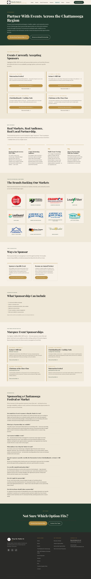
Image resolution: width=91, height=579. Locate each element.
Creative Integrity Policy (42, 566)
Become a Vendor (57, 540)
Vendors (51, 2)
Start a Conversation (41, 277)
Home (32, 2)
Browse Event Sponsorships (18, 37)
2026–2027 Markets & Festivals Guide (43, 552)
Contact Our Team (55, 523)
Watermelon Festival (16, 76)
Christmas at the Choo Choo (58, 98)
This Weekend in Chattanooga (43, 548)
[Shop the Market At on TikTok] (16, 550)
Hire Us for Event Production (60, 548)
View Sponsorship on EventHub (26, 85)
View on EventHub (14, 359)
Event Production (44, 2)
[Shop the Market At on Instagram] (12, 550)
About (62, 2)
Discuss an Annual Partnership (40, 37)
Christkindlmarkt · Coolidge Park (21, 98)
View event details (26, 88)
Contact (68, 2)
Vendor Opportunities (58, 543)
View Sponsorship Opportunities (17, 277)
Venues (38, 560)
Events (36, 2)
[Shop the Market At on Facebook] (8, 550)
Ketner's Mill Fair (55, 76)
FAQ (38, 563)
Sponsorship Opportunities (59, 546)
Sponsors (57, 2)
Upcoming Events (79, 2)
